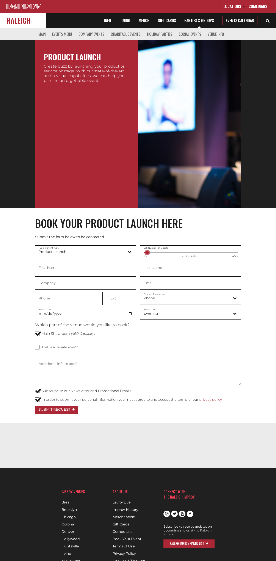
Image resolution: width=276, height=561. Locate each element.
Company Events (91, 34)
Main (42, 34)
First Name (48, 267)
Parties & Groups (199, 20)
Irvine (66, 553)
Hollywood (70, 539)
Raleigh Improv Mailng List (187, 543)
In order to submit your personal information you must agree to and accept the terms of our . (132, 399)
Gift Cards (167, 20)
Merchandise (124, 517)
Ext (113, 298)
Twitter (174, 514)
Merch (144, 20)
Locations (232, 6)
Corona (67, 524)
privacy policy (210, 399)
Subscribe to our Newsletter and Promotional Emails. (87, 391)
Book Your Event (127, 539)
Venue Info (216, 34)
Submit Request (54, 409)
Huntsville (70, 546)
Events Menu (62, 34)
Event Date (45, 309)
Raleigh (18, 20)
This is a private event (60, 347)
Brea (65, 502)
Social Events (190, 34)
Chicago (68, 517)
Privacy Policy (124, 553)
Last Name (153, 267)
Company (47, 282)
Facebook (190, 514)
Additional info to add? (58, 364)
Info (107, 20)
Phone (44, 298)
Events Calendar (240, 20)
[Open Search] (268, 20)
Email (148, 282)
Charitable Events (126, 34)
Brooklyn (69, 509)
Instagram (166, 514)
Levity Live (122, 502)
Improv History (125, 509)
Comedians (258, 6)
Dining (124, 20)
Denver (67, 531)
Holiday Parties (159, 34)
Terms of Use (124, 546)
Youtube (182, 514)
